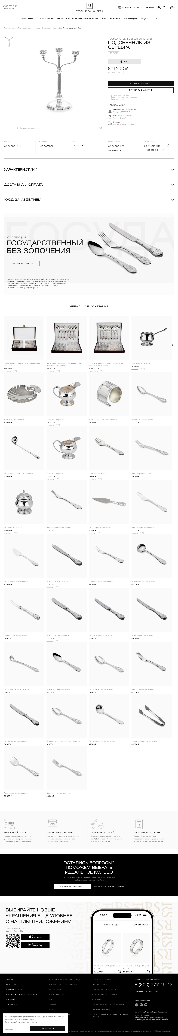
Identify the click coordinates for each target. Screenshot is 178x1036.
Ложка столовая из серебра (58, 690)
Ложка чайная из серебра (142, 420)
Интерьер (36, 28)
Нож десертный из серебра (100, 636)
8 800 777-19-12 (116, 886)
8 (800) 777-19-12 (10, 6)
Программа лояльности (104, 990)
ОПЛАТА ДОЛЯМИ (100, 985)
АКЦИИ (144, 19)
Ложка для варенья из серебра (102, 741)
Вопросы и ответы (58, 994)
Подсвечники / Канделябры (52, 28)
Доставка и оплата (23, 184)
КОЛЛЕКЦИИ (130, 19)
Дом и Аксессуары (15, 990)
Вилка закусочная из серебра (143, 474)
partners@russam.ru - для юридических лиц (152, 1020)
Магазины (150, 7)
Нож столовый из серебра (142, 636)
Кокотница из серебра (140, 363)
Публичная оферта (101, 1009)
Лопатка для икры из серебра (16, 793)
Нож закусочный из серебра (15, 741)
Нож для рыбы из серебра (100, 528)
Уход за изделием (22, 199)
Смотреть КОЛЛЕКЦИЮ (23, 263)
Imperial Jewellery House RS (63, 985)
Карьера (52, 1004)
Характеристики (20, 169)
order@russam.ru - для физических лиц (151, 1018)
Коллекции (11, 1004)
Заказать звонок (8, 9)
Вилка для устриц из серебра (101, 582)
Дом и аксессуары (25, 28)
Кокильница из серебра (14, 420)
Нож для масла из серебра (58, 636)
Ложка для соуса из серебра (143, 582)
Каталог (14, 28)
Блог (51, 1009)
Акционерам (55, 990)
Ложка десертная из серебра (101, 690)
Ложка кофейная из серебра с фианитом (63, 741)
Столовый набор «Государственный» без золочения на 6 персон (106, 364)
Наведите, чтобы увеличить (29, 128)
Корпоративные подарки (104, 994)
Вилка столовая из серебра (142, 690)
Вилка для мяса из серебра (15, 636)
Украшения (11, 985)
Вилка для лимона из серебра (59, 528)
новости (53, 999)
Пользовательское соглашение (108, 1004)
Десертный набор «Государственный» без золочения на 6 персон (64, 364)
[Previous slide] (5, 345)
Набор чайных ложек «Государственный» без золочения (22, 364)
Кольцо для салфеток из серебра (103, 420)
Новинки (115, 19)
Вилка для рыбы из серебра (100, 474)
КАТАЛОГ (10, 980)
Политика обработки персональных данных (110, 1016)
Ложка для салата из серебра (16, 582)
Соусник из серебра (55, 420)
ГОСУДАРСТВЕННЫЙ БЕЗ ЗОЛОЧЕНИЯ (130, 39)
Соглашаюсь (47, 1028)
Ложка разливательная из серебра (18, 474)
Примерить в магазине (140, 90)
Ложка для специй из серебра (16, 690)
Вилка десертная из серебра (58, 793)
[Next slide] (172, 345)
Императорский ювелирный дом (65, 980)
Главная (7, 28)
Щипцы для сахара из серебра (144, 741)
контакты (96, 999)
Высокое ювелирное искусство (22, 994)
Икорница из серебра (13, 528)
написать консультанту (72, 886)
